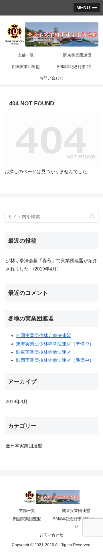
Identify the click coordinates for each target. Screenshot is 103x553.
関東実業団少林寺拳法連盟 (43, 352)
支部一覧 (27, 510)
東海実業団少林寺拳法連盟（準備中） (55, 343)
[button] (93, 216)
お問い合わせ (51, 534)
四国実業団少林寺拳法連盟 (43, 335)
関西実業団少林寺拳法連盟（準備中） (55, 360)
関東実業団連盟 (76, 510)
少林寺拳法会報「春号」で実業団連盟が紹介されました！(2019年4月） (51, 264)
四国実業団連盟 (27, 519)
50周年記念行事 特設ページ (76, 522)
